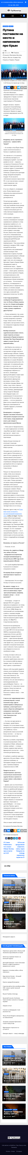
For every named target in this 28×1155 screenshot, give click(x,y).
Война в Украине (8, 1109)
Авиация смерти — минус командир (13, 1033)
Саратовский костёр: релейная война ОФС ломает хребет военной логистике (14, 988)
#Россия (10, 57)
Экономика (12, 1056)
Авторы (13, 1151)
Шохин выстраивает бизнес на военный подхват (13, 906)
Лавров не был (7, 1005)
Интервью (5, 26)
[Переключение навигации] (13, 15)
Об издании (19, 1151)
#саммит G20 (17, 57)
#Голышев (6, 55)
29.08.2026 (8, 1063)
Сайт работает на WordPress (9, 1145)
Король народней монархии (11, 982)
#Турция (17, 60)
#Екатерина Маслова (15, 55)
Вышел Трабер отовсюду (10, 994)
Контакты (8, 1151)
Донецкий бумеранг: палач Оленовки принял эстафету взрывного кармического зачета (14, 964)
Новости (11, 26)
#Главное (16, 52)
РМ (5, 50)
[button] (21, 15)
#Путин (5, 57)
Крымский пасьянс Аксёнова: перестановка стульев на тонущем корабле (13, 999)
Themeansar (14, 1147)
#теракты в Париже (8, 60)
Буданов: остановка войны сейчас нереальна (13, 1114)
